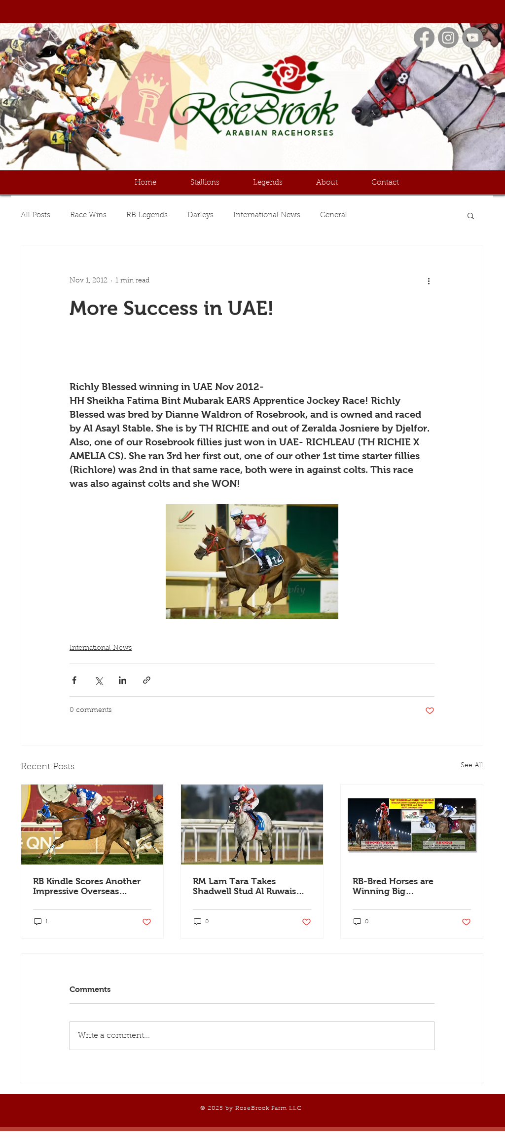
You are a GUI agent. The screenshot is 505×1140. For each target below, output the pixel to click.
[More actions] (428, 281)
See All (472, 765)
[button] (470, 215)
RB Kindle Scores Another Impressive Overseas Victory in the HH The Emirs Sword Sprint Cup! (87, 886)
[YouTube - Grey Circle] (472, 37)
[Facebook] (424, 37)
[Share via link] (146, 680)
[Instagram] (448, 37)
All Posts (35, 215)
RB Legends (147, 215)
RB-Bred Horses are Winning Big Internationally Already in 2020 (407, 886)
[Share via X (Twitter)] (98, 680)
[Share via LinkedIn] (122, 680)
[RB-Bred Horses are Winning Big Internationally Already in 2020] (412, 825)
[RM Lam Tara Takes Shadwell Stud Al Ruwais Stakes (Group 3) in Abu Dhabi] (252, 825)
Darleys (200, 215)
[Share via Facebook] (74, 680)
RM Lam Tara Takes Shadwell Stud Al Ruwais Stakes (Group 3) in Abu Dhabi (244, 886)
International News (266, 215)
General (333, 215)
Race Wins (88, 215)
